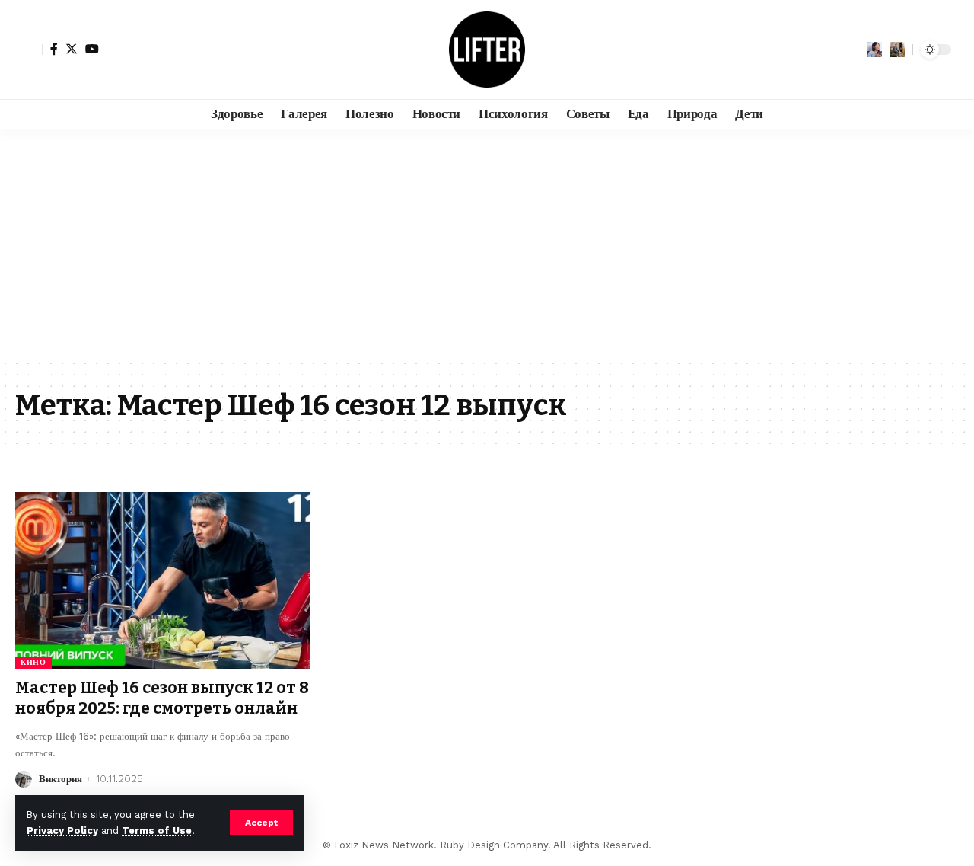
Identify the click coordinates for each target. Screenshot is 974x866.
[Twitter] (71, 49)
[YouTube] (92, 49)
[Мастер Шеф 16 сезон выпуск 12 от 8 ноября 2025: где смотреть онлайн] (162, 580)
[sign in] (29, 49)
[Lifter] (487, 49)
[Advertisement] (487, 243)
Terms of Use (157, 830)
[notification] (874, 49)
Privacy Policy (62, 830)
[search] (897, 49)
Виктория (60, 779)
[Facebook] (54, 49)
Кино (33, 662)
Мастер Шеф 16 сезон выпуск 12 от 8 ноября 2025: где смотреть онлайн (162, 698)
